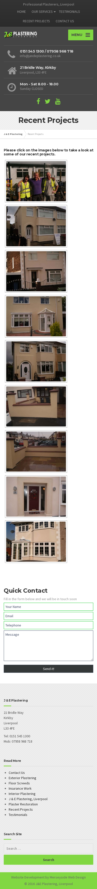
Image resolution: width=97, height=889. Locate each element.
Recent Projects (21, 809)
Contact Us (17, 772)
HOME (21, 11)
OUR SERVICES (42, 11)
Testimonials (18, 814)
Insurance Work (20, 788)
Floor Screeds (19, 783)
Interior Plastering (22, 793)
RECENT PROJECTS (36, 21)
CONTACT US (65, 21)
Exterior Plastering (22, 778)
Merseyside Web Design (68, 877)
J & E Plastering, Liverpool (28, 799)
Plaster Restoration (23, 804)
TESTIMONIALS (69, 11)
